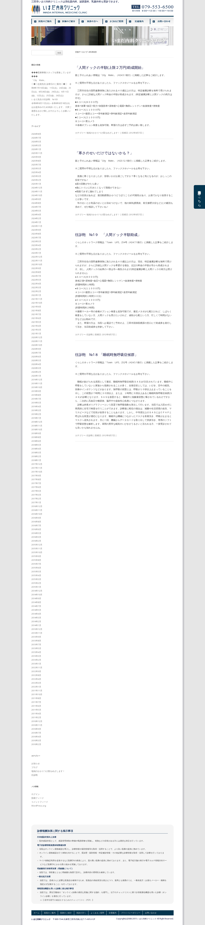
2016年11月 (36, 510)
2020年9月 (36, 348)
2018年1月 (36, 460)
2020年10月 (36, 345)
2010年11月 (36, 725)
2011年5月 (36, 709)
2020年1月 (36, 375)
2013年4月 (36, 652)
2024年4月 (36, 214)
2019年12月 (36, 379)
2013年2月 (36, 659)
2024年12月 (36, 187)
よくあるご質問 (97, 912)
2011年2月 (36, 717)
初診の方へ (81, 912)
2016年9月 (36, 517)
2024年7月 (36, 206)
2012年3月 (36, 682)
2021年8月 (36, 310)
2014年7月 (36, 606)
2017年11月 (36, 467)
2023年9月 (36, 229)
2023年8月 (36, 233)
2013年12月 (36, 629)
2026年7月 (36, 137)
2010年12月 (36, 721)
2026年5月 (36, 141)
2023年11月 (36, 226)
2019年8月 (36, 394)
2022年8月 (36, 272)
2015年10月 (36, 552)
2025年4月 (36, 172)
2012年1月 (36, 686)
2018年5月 (36, 444)
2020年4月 (36, 364)
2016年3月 (36, 537)
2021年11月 (36, 299)
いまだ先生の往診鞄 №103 (44, 99)
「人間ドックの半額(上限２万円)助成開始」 (110, 67)
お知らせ (35, 763)
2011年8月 (36, 698)
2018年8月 (36, 437)
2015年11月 (36, 548)
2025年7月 (36, 164)
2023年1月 (36, 252)
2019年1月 (36, 418)
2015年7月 (36, 563)
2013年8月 (36, 640)
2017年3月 (36, 494)
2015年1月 (36, 586)
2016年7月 (36, 525)
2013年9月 (36, 636)
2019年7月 (36, 398)
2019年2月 (36, 414)
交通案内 (112, 912)
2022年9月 (36, 268)
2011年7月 (36, 702)
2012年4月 (36, 679)
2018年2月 (36, 456)
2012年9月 (36, 671)
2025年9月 (36, 156)
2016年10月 (36, 513)
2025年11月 (36, 153)
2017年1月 (36, 502)
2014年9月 (36, 598)
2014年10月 (36, 594)
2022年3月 (36, 287)
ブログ (34, 767)
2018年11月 (36, 425)
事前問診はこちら (199, 197)
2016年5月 (36, 533)
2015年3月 (36, 579)
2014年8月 (36, 602)
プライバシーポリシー (130, 912)
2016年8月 (36, 521)
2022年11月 (36, 260)
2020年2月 (36, 371)
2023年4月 (36, 245)
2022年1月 (36, 295)
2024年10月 (36, 195)
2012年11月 (36, 667)
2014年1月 (36, 625)
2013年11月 (36, 632)
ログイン (35, 794)
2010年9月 (36, 728)
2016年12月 (36, 506)
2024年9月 (36, 199)
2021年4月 (36, 325)
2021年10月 (36, 302)
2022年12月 (36, 256)
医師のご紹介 (66, 912)
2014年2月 (36, 621)
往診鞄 (89, 334)
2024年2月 (36, 218)
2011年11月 (36, 690)
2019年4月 (36, 406)
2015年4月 (36, 575)
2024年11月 (36, 191)
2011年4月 (36, 713)
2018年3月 (36, 452)
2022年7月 (36, 275)
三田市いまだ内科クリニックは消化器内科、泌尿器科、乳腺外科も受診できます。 (75, 1)
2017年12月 (36, 464)
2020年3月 (36, 368)
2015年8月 (36, 560)
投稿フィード (37, 798)
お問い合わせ (150, 912)
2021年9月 (36, 306)
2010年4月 (36, 736)
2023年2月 (36, 249)
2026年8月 (36, 133)
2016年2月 (36, 540)
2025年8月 (36, 160)
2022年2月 (36, 291)
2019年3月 (36, 410)
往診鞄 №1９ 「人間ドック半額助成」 (108, 234)
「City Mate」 (38, 80)
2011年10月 (36, 694)
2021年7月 (36, 314)
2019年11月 (36, 383)
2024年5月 (36, 210)
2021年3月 (36, 329)
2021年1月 (36, 333)
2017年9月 (36, 475)
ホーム (36, 912)
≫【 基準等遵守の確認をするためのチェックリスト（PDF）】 (67, 900)
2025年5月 (36, 168)
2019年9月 (36, 391)
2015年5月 (36, 571)
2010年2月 (36, 744)
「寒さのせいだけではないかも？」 (104, 152)
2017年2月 (36, 498)
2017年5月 (36, 490)
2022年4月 (36, 283)
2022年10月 (36, 264)
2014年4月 (36, 613)
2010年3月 (36, 740)
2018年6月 (36, 441)
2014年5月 (36, 609)
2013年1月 (36, 663)
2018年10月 (36, 429)
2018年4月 (36, 448)
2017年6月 (36, 487)
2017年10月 (36, 471)
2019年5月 (36, 402)
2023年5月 (36, 241)
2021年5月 (36, 322)
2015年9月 (36, 556)
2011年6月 (36, 705)
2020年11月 (36, 341)
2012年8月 (36, 675)
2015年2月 (36, 583)
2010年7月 (36, 732)
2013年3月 (36, 656)
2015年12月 (36, 544)
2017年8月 (36, 479)
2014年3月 (36, 617)
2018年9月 (36, 433)
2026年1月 (36, 149)
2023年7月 (36, 237)
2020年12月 (36, 337)
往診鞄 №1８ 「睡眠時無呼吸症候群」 (106, 354)
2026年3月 (36, 145)
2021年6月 (36, 318)
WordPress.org (38, 805)
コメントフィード (39, 801)
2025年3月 (36, 176)
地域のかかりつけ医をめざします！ (103, 132)
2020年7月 (36, 352)
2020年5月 (36, 360)
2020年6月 (36, 356)
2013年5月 (36, 648)
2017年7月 (36, 483)
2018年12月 (36, 421)
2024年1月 (36, 222)
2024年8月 (36, 203)
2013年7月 (36, 644)
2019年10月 (36, 387)
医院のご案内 (50, 912)
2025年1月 (36, 183)
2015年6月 (36, 567)
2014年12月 (36, 590)
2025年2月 (36, 180)
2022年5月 (36, 279)
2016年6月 (36, 529)
